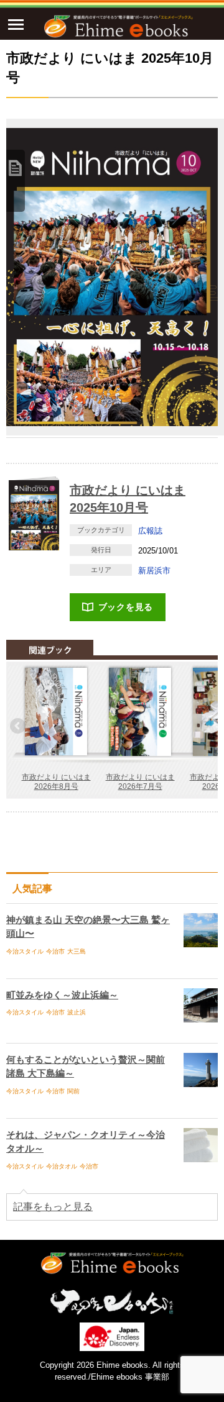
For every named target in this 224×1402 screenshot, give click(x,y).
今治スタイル (25, 951)
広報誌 (150, 530)
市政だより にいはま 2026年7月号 (140, 782)
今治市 (55, 951)
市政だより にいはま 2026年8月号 (56, 782)
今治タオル (61, 1166)
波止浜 (76, 1012)
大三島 (76, 951)
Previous (18, 726)
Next (205, 726)
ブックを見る (126, 607)
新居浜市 (154, 570)
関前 (73, 1091)
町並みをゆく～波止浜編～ (62, 995)
